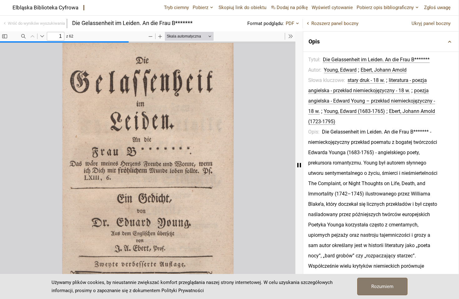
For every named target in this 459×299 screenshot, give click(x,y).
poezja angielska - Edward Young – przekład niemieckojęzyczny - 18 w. (371, 101)
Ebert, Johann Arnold (384, 70)
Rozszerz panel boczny (334, 23)
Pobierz (200, 7)
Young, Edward (340, 70)
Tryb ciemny (176, 7)
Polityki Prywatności (182, 290)
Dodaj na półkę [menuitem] (292, 7)
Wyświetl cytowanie (332, 7)
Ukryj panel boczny (431, 23)
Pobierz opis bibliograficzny (385, 7)
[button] (381, 42)
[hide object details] (299, 165)
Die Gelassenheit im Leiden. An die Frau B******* (376, 60)
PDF (290, 23)
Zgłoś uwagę (437, 7)
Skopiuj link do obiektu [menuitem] (242, 7)
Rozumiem (382, 286)
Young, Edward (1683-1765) (354, 111)
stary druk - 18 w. (366, 80)
